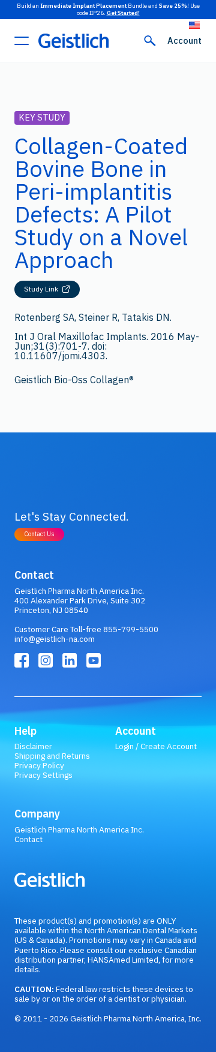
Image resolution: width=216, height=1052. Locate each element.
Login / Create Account (156, 746)
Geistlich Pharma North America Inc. (79, 829)
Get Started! (123, 13)
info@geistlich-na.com (54, 638)
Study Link (41, 288)
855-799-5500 (130, 629)
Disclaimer (33, 746)
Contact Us (39, 534)
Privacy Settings (43, 775)
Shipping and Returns (52, 755)
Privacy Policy (39, 765)
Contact (28, 839)
